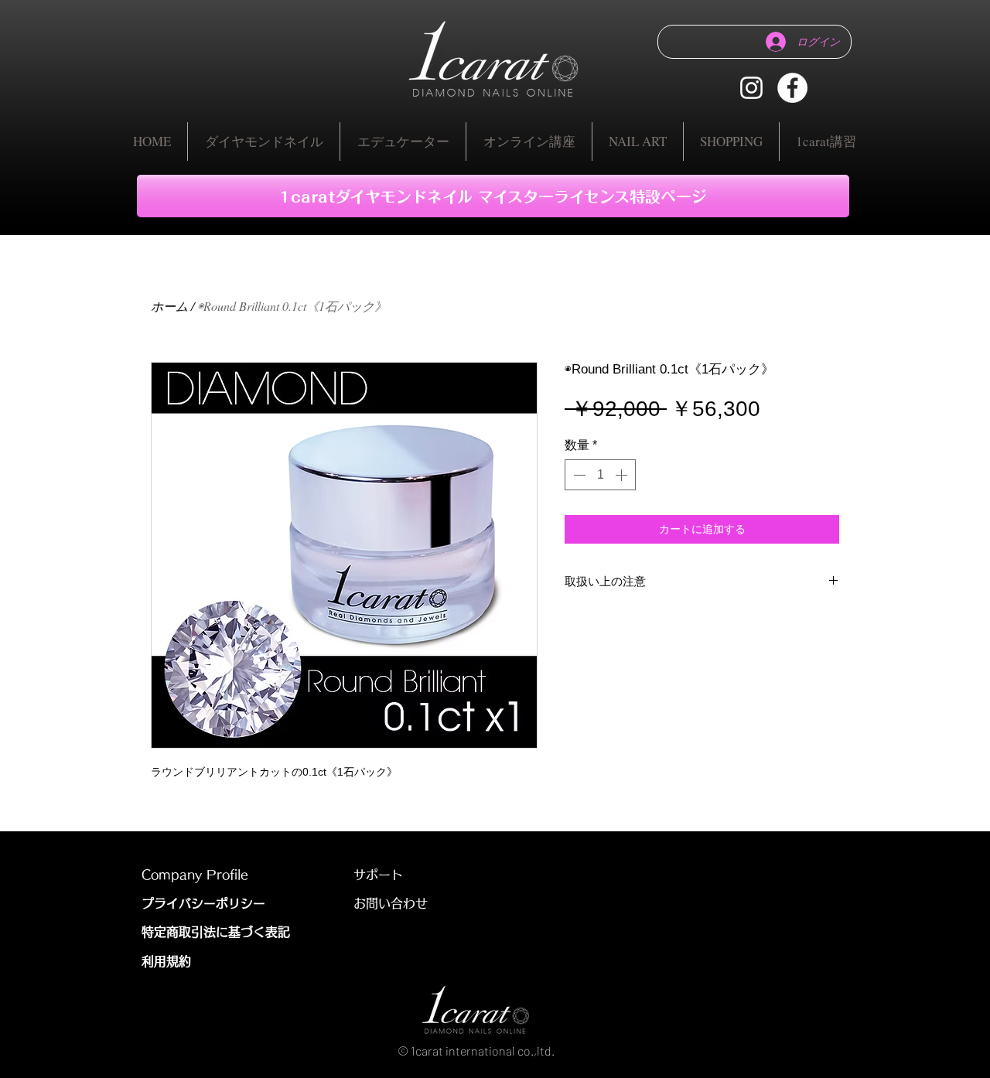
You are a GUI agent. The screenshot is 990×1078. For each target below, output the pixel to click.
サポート (378, 874)
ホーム (169, 306)
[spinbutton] (600, 475)
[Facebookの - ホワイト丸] (792, 88)
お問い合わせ (397, 903)
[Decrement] (578, 475)
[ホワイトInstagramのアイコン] (751, 88)
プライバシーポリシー (203, 903)
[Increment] (622, 475)
